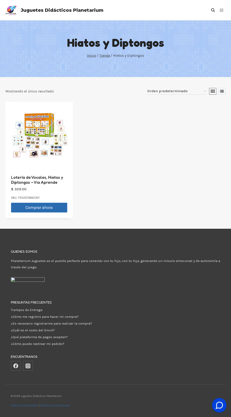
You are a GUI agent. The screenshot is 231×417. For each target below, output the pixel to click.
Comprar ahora (39, 207)
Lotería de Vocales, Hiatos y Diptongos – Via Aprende (37, 180)
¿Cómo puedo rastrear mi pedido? (37, 344)
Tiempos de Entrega (26, 310)
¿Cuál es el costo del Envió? (33, 330)
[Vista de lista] (222, 91)
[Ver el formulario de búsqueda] (210, 10)
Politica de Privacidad (24, 405)
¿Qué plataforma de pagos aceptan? (39, 337)
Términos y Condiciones (55, 405)
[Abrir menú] (221, 10)
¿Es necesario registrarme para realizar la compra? (51, 323)
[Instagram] (28, 366)
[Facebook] (16, 366)
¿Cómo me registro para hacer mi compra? (45, 317)
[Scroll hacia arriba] (219, 394)
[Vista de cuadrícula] (212, 91)
